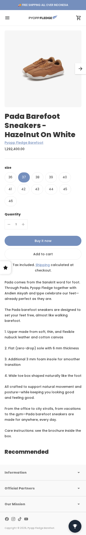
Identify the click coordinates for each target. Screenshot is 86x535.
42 (23, 189)
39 (51, 177)
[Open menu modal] (7, 18)
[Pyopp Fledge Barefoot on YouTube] (26, 519)
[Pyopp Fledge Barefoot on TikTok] (19, 519)
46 (10, 201)
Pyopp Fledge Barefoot (24, 142)
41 (10, 189)
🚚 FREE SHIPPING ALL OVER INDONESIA (43, 5)
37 (24, 177)
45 (65, 189)
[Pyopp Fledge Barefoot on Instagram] (13, 519)
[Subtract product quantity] (9, 224)
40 (65, 177)
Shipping (43, 265)
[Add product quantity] (23, 224)
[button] (80, 68)
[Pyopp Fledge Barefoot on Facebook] (7, 519)
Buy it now (43, 241)
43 (37, 189)
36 (10, 177)
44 (51, 189)
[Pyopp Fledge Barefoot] (43, 18)
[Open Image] (43, 68)
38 (37, 177)
